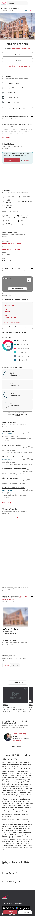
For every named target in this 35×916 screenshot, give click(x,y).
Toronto (10, 10)
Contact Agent (17, 863)
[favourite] (30, 10)
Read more (6, 137)
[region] (17, 794)
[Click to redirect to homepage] (3, 3)
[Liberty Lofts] (26, 741)
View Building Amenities (17, 109)
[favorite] (26, 805)
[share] (26, 10)
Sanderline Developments (20, 49)
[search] (17, 3)
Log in (26, 160)
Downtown (4, 10)
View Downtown (8, 582)
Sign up (11, 160)
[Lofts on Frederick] (26, 700)
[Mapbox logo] (7, 800)
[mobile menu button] (32, 3)
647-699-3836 (17, 857)
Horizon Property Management (13, 249)
